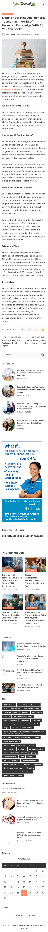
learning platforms (22, 737)
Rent (22, 757)
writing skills (9, 776)
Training (30, 768)
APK (5, 709)
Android (21, 705)
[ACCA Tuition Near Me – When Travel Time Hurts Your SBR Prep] (8, 688)
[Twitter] (29, 329)
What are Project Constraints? (14, 789)
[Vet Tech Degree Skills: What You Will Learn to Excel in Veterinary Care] (8, 674)
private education (36, 749)
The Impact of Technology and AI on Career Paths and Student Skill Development (12, 580)
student (27, 764)
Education (8, 14)
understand (8, 772)
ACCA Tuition (9, 705)
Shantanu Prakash (29, 760)
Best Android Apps (31, 709)
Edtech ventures (10, 720)
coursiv (7, 716)
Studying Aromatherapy (13, 768)
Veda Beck (10, 34)
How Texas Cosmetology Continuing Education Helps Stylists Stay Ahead (31, 422)
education (25, 720)
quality (33, 753)
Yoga (20, 776)
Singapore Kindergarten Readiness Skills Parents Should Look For (34, 580)
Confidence (37, 712)
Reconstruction (10, 757)
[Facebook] (22, 329)
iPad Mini (7, 737)
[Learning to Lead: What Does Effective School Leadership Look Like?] (8, 837)
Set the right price (11, 760)
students (37, 764)
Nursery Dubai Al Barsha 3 (14, 745)
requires (30, 757)
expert (27, 724)
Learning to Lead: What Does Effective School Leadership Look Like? (31, 835)
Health (36, 724)
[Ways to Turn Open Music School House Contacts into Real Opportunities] (8, 660)
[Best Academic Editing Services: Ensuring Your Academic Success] (8, 803)
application (15, 709)
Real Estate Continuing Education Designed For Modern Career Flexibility (30, 372)
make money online (12, 741)
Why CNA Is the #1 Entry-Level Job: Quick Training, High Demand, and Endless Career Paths (35, 617)
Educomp (36, 720)
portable (21, 749)
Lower (36, 737)
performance (9, 749)
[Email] (42, 329)
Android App (34, 705)
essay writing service (12, 724)
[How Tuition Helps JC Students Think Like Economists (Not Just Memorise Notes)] (12, 602)
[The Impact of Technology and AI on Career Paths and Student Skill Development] (12, 564)
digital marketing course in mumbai (22, 535)
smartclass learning (12, 764)
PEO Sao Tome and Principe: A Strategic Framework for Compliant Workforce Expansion (31, 406)
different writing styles (23, 716)
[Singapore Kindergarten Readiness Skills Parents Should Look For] (35, 564)
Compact (24, 712)
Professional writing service (15, 753)
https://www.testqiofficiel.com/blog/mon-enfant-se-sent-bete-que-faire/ (24, 733)
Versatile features (24, 772)
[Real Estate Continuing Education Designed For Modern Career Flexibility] (8, 374)
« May (5, 907)
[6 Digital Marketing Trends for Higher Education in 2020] (8, 820)
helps (6, 728)
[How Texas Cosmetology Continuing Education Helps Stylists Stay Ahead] (8, 424)
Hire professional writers (22, 728)
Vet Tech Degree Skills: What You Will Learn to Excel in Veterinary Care (30, 672)
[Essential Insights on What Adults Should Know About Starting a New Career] (8, 391)
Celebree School (10, 712)
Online (31, 745)
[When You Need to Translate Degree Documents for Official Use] (8, 646)
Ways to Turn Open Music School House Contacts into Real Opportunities (30, 658)
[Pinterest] (36, 329)
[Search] (44, 4)
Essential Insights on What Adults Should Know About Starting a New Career (31, 389)
